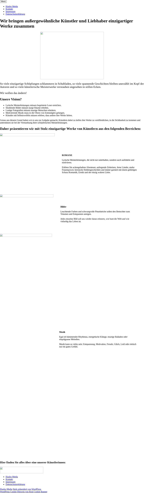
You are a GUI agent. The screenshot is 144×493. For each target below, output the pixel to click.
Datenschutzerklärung (15, 14)
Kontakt (9, 9)
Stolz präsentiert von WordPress (27, 489)
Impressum (10, 11)
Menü (3, 1)
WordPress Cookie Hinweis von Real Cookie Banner (23, 491)
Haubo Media (12, 6)
